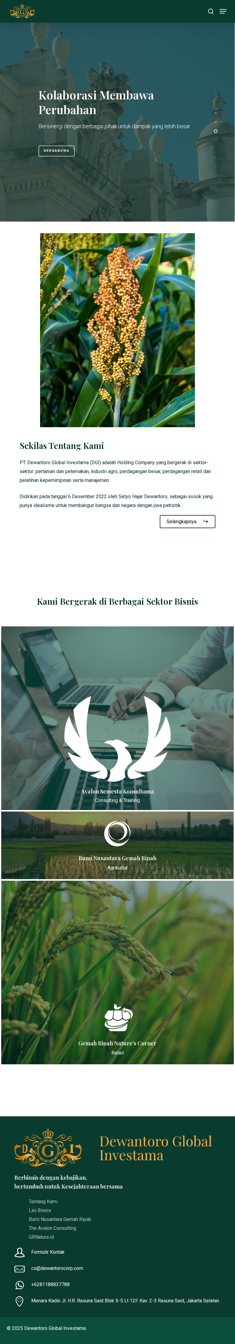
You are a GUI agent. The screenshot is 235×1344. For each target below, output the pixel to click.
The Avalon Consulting (52, 1228)
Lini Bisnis (40, 1210)
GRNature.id (41, 1237)
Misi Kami (55, 148)
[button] (223, 11)
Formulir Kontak (48, 1252)
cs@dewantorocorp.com (57, 1268)
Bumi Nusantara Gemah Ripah (60, 1219)
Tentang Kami (43, 1201)
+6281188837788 (50, 1284)
